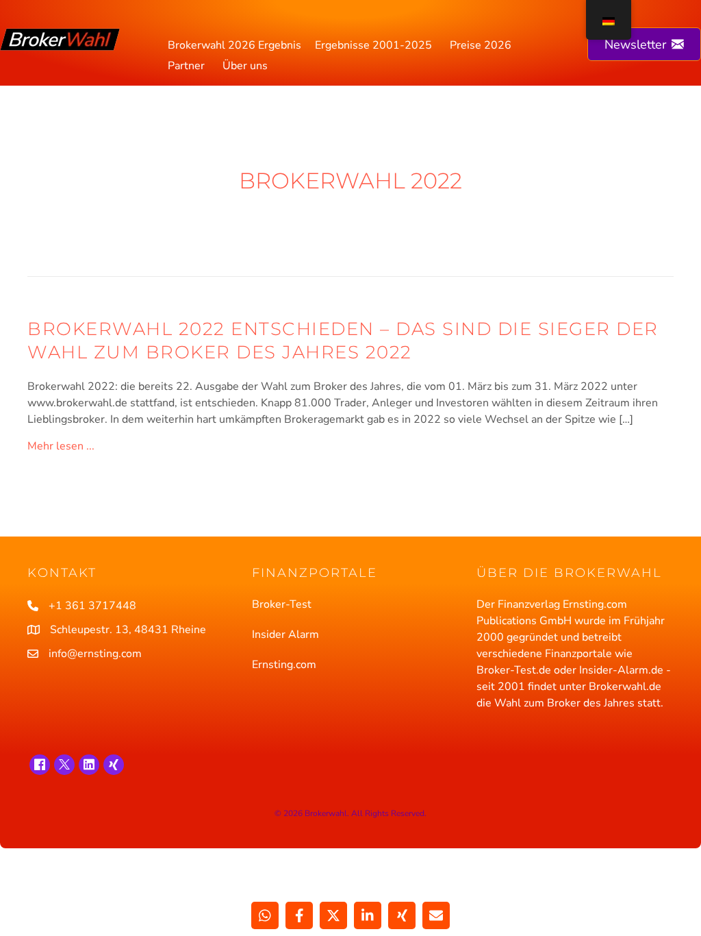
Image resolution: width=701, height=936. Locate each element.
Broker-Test (281, 604)
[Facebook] (39, 764)
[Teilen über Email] (436, 915)
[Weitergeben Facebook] (299, 915)
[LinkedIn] (89, 764)
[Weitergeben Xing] (402, 915)
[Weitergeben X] (333, 915)
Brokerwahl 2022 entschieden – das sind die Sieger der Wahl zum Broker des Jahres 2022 (343, 340)
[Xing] (113, 764)
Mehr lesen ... (60, 446)
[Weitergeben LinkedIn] (367, 915)
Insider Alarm (285, 634)
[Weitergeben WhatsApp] (265, 915)
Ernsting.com (284, 664)
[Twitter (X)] (64, 764)
